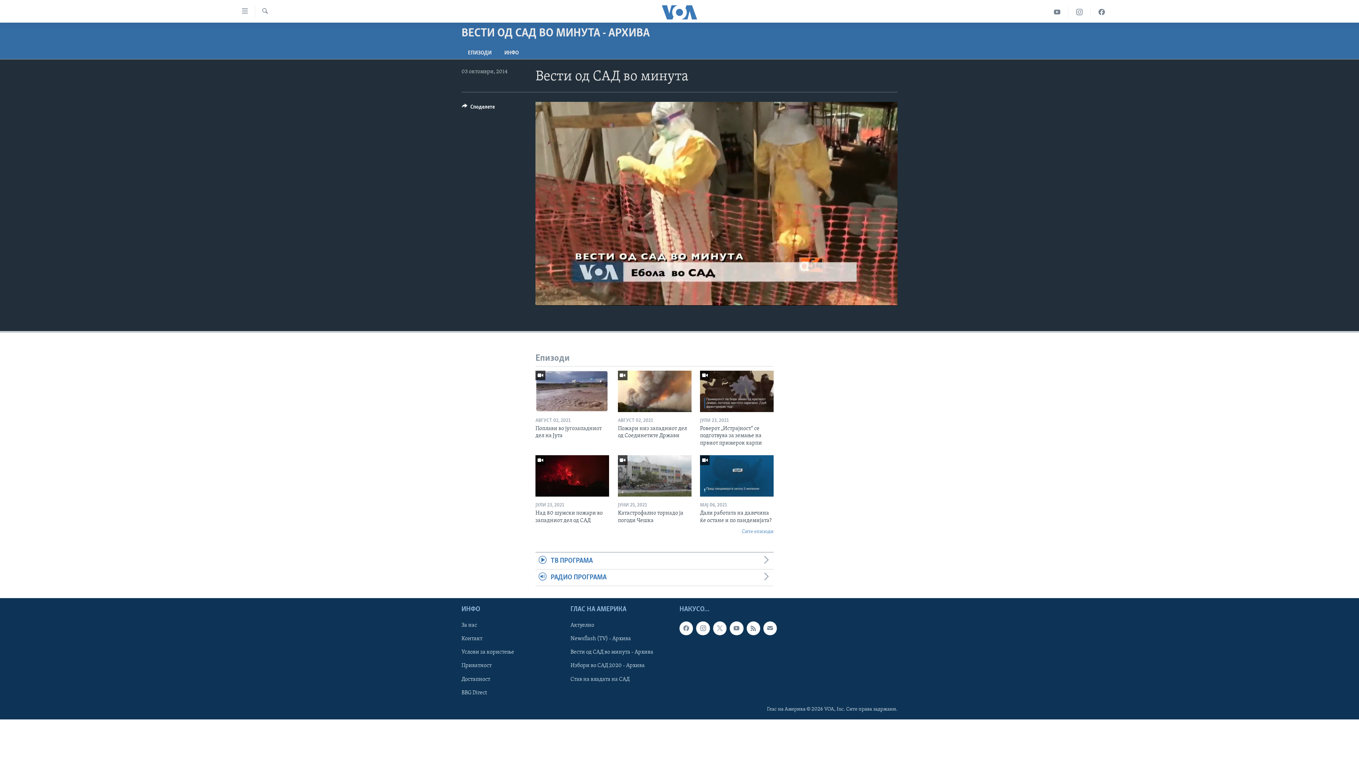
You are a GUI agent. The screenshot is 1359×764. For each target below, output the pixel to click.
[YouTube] (1057, 12)
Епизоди (480, 53)
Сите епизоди (758, 531)
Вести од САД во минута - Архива (611, 652)
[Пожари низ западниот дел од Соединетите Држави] (655, 391)
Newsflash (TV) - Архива (600, 639)
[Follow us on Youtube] (736, 628)
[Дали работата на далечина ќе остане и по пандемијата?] (737, 476)
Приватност (476, 666)
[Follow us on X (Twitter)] (720, 628)
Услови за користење (487, 652)
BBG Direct (474, 693)
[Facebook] (1102, 12)
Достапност (475, 679)
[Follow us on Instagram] (703, 628)
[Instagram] (1079, 12)
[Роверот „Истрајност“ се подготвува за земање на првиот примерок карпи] (737, 391)
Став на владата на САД (600, 679)
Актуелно (582, 626)
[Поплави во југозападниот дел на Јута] (572, 391)
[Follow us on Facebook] (686, 628)
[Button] (478, 108)
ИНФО (511, 53)
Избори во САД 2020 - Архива (607, 666)
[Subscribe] (770, 628)
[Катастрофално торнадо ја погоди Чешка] (655, 476)
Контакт (471, 639)
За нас (469, 626)
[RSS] (753, 628)
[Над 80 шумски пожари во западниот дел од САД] (572, 476)
